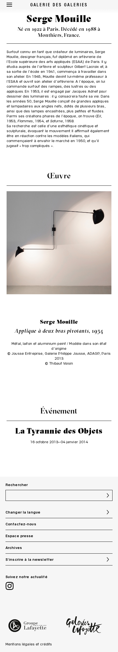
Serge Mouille (59, 321)
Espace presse (19, 536)
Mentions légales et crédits (28, 644)
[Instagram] (9, 586)
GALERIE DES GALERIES (59, 4)
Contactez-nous (20, 524)
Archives (13, 547)
